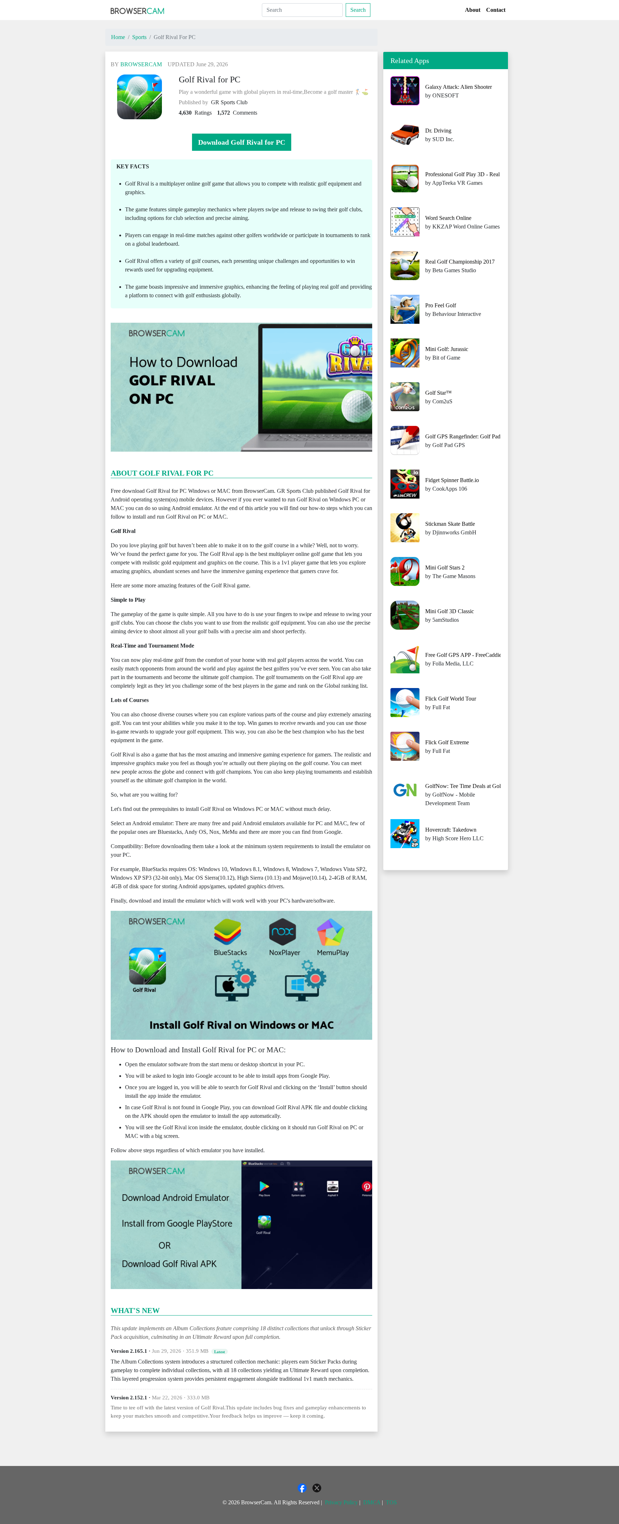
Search (358, 10)
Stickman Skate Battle (450, 524)
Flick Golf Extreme (447, 742)
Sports (139, 37)
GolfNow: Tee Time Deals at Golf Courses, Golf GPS (486, 786)
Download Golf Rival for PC (241, 142)
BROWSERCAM (141, 64)
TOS (391, 1502)
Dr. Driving (438, 131)
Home (118, 37)
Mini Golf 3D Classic (449, 611)
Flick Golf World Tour (450, 699)
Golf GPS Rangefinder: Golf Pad (462, 436)
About (472, 10)
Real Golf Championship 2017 (460, 262)
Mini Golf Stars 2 (445, 567)
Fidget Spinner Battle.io (452, 480)
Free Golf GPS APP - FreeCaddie (463, 655)
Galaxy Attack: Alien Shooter (458, 87)
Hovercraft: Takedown (450, 830)
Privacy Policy (341, 1502)
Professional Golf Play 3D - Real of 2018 (472, 174)
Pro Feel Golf (440, 305)
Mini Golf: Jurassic (446, 349)
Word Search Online (448, 218)
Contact (495, 10)
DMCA (371, 1502)
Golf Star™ (438, 393)
